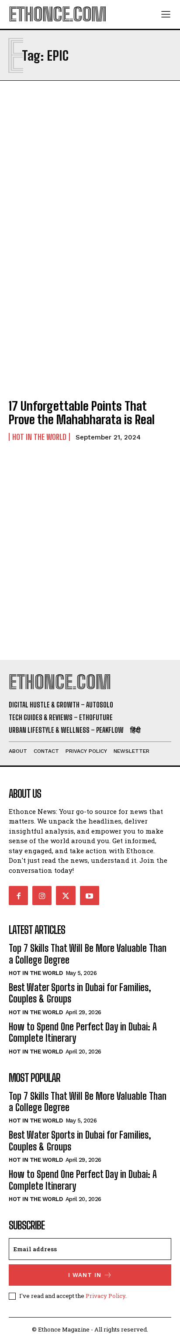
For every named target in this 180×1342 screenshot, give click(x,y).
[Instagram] (42, 895)
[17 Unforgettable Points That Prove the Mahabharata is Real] (90, 342)
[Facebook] (18, 895)
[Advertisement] (90, 188)
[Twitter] (65, 895)
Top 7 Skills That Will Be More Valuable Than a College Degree (87, 953)
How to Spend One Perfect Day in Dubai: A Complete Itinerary (83, 1032)
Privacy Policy (105, 1296)
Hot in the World (39, 437)
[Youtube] (89, 895)
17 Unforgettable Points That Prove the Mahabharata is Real (82, 412)
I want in (84, 1275)
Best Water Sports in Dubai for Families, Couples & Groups (80, 993)
